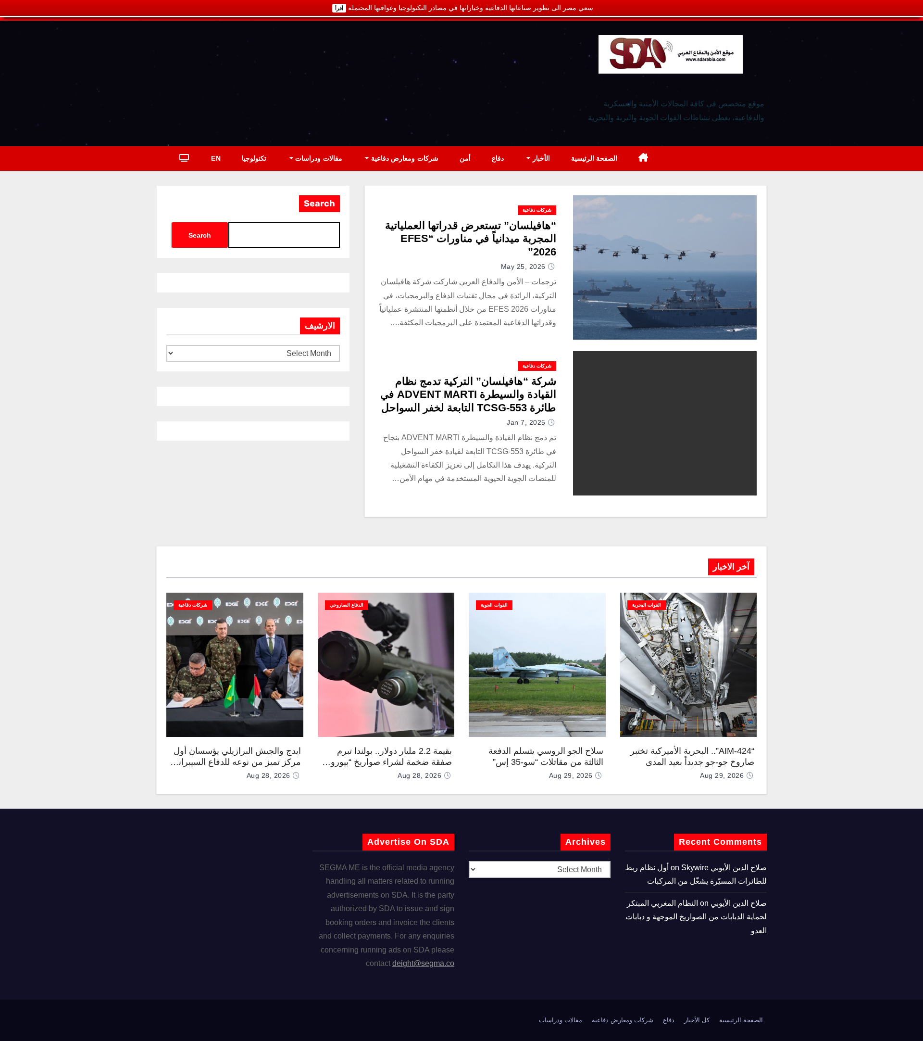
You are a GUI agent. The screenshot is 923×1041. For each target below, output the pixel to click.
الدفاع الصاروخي (346, 605)
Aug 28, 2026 (419, 775)
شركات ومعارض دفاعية (403, 158)
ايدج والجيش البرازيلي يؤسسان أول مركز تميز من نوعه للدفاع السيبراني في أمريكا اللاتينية (236, 761)
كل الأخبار (697, 1020)
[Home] (643, 158)
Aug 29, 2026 (722, 775)
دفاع (498, 158)
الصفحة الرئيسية (594, 158)
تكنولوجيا (254, 158)
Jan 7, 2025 (526, 422)
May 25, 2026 (523, 266)
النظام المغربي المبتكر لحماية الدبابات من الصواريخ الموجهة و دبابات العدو (696, 917)
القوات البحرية (646, 605)
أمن (465, 158)
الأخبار (540, 158)
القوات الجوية (494, 605)
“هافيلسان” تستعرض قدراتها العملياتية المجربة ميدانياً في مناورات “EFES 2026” (470, 238)
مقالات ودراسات (317, 158)
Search (319, 203)
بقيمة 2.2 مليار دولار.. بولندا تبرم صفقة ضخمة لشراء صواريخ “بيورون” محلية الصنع (387, 761)
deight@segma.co (423, 963)
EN (216, 158)
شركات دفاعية (537, 210)
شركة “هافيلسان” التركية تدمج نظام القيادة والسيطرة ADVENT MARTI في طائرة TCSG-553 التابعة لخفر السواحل (468, 394)
